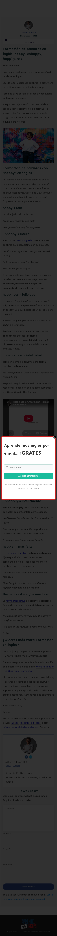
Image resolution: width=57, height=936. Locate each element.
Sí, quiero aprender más (28, 476)
